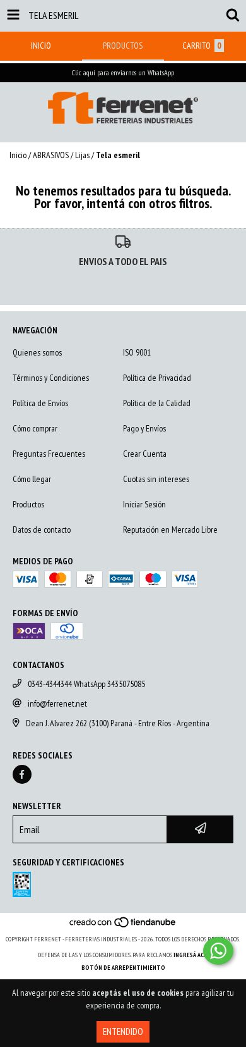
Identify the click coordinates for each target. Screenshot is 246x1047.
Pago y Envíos (144, 428)
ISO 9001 (137, 352)
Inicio (17, 155)
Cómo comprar (35, 428)
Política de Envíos (40, 403)
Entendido (123, 1031)
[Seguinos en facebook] (22, 774)
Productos (28, 504)
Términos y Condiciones (51, 377)
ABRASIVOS (51, 155)
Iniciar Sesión (144, 504)
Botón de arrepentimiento (123, 967)
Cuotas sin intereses (156, 479)
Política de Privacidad (157, 377)
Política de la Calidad (156, 403)
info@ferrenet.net (57, 703)
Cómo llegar (32, 479)
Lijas (82, 155)
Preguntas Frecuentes (49, 453)
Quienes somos (37, 352)
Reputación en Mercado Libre (170, 529)
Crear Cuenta (145, 453)
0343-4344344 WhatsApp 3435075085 (86, 684)
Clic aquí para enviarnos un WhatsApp (123, 72)
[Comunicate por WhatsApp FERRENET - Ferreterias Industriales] (218, 951)
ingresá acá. (191, 955)
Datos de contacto (42, 529)
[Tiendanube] (123, 926)
